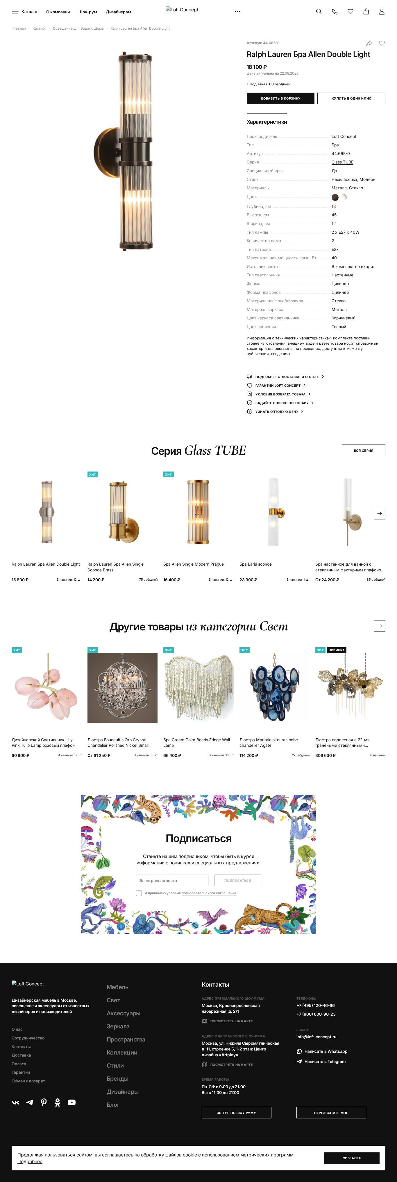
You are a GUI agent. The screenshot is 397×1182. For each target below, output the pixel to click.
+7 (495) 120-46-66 (315, 1005)
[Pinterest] (44, 1102)
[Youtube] (71, 1102)
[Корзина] (366, 11)
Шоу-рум (87, 11)
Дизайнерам (118, 11)
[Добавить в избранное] (381, 43)
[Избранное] (350, 11)
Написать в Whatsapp (326, 1051)
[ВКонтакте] (16, 1102)
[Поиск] (319, 11)
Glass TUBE (342, 161)
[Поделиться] (369, 43)
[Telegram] (30, 1102)
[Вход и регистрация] (381, 11)
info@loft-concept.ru (316, 1036)
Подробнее (29, 1161)
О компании (58, 11)
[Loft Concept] (198, 11)
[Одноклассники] (57, 1102)
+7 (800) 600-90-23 (316, 1014)
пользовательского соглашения (209, 893)
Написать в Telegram (325, 1061)
